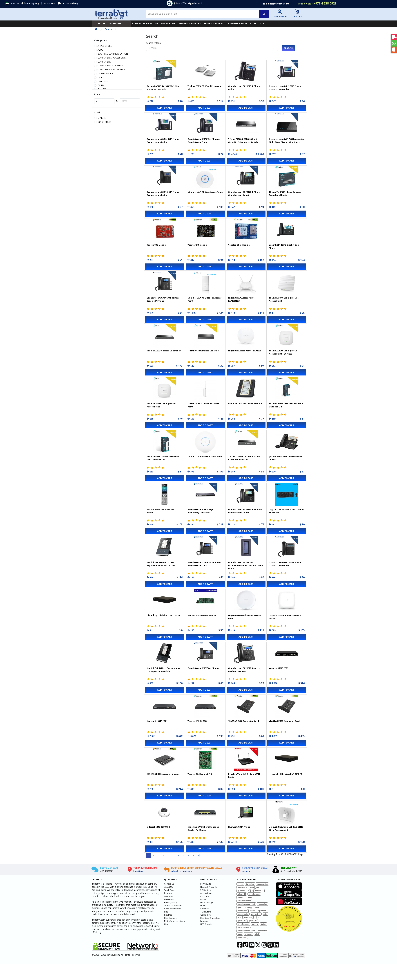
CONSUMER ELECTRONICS (111, 69)
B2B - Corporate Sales (174, 921)
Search (108, 29)
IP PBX (203, 899)
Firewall (203, 905)
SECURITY (259, 23)
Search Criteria (153, 42)
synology (248, 907)
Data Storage (206, 902)
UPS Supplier (206, 924)
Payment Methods (172, 908)
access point (262, 884)
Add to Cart (164, 107)
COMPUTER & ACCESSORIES (112, 57)
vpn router (262, 904)
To (117, 101)
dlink (257, 907)
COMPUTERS (104, 61)
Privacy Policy (170, 902)
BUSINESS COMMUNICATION (113, 53)
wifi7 (258, 887)
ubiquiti (241, 897)
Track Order (169, 890)
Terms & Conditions (173, 905)
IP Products (205, 883)
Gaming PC (205, 914)
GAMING (102, 89)
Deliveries (169, 899)
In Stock (102, 118)
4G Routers (205, 911)
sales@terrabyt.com (181, 871)
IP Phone (204, 896)
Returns (168, 893)
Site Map (168, 914)
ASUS (100, 49)
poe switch (242, 887)
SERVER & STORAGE (214, 23)
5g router (250, 884)
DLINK (101, 85)
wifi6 (252, 887)
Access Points (206, 893)
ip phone (241, 891)
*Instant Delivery (69, 3)
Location (138, 871)
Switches (204, 908)
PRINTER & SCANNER (189, 23)
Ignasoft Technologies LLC (128, 959)
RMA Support (170, 918)
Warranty (168, 896)
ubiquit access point (246, 904)
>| (199, 855)
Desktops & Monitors (210, 918)
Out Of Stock (104, 121)
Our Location (49, 3)
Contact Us (169, 883)
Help (166, 924)
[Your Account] (280, 12)
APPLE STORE (105, 45)
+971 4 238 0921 (317, 3)
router (240, 884)
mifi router (242, 911)
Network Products (208, 886)
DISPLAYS (103, 81)
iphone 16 (242, 894)
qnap (240, 907)
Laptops (204, 921)
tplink (249, 897)
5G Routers (205, 890)
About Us (168, 886)
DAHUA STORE (105, 73)
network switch (244, 901)
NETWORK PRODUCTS (239, 23)
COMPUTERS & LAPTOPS (145, 23)
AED (13, 3)
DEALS (101, 77)
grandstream (254, 894)
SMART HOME (168, 23)
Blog (166, 911)
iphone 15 (259, 891)
